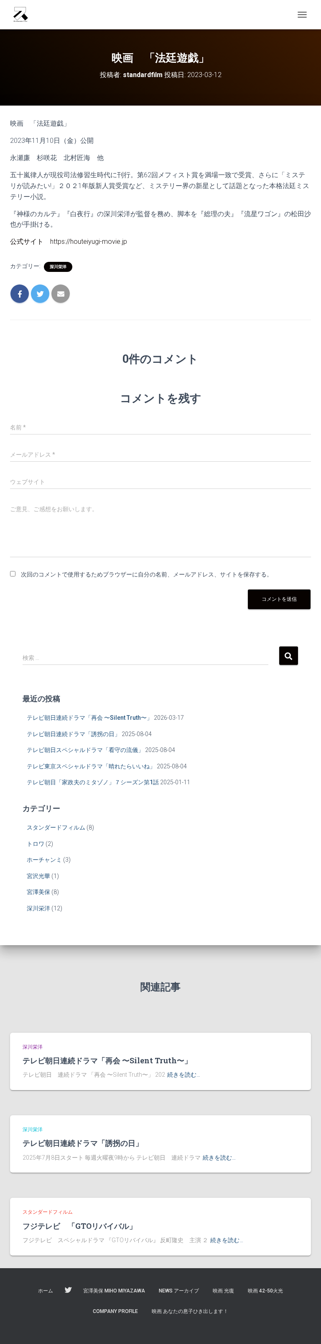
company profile (115, 1311)
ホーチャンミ (44, 859)
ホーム (45, 1291)
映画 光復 (223, 1291)
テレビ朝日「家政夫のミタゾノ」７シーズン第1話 (93, 782)
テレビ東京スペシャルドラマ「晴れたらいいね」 (91, 766)
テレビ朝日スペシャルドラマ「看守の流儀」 (85, 750)
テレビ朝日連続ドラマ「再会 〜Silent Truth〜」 (90, 717)
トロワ (35, 843)
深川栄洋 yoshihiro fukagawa (68, 1290)
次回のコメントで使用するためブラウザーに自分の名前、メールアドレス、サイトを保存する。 (147, 574)
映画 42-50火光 (265, 1291)
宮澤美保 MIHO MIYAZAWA (114, 1291)
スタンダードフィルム (56, 827)
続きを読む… (183, 1074)
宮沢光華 (38, 876)
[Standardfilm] (23, 14)
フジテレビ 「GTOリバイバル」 (80, 1226)
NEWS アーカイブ (179, 1291)
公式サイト (26, 242)
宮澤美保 (38, 892)
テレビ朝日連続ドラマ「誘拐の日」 (73, 734)
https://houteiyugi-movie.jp (88, 242)
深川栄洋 (58, 266)
